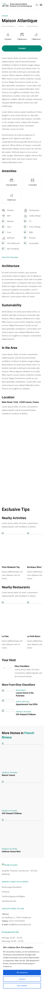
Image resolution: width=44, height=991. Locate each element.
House (5, 16)
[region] (22, 967)
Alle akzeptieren (22, 972)
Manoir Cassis (8, 775)
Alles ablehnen (22, 986)
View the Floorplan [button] (10, 257)
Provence (21, 690)
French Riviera (23, 712)
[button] (36, 5)
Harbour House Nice (11, 851)
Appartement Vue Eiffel (26, 704)
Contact (22, 48)
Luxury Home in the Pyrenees (25, 694)
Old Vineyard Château (26, 714)
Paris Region (22, 702)
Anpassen (22, 979)
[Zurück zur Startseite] (17, 5)
